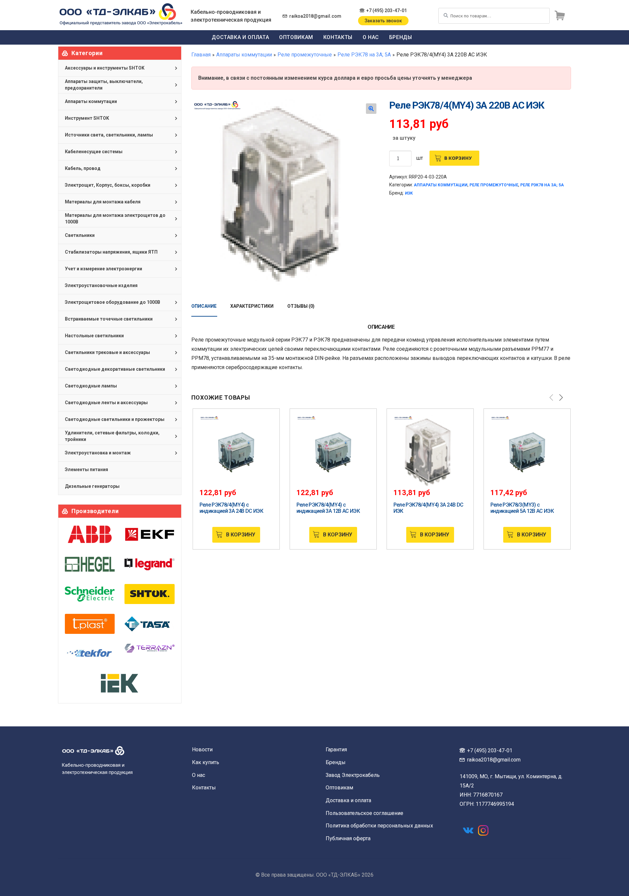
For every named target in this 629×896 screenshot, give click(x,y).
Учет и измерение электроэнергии (103, 268)
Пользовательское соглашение (364, 813)
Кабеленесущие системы (94, 151)
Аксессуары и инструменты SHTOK (104, 68)
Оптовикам (296, 37)
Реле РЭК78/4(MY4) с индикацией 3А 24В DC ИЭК (231, 508)
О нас (371, 37)
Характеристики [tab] (252, 306)
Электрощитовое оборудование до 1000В (112, 302)
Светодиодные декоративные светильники (115, 369)
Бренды (400, 37)
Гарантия (336, 749)
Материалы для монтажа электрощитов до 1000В (115, 218)
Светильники (80, 235)
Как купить (205, 762)
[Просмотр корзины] (559, 16)
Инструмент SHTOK (87, 118)
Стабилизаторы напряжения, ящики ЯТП (111, 252)
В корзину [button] (240, 534)
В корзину (458, 158)
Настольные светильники (94, 335)
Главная (201, 55)
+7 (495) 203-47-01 (386, 10)
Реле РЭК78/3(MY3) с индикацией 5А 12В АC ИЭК (522, 508)
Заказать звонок (383, 20)
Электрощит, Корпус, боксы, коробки (107, 185)
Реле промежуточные (304, 55)
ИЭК (409, 193)
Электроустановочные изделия (101, 285)
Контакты (338, 37)
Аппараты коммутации (244, 55)
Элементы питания (86, 469)
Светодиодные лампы (91, 385)
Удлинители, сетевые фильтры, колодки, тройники (112, 436)
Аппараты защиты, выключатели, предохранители (104, 85)
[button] (371, 108)
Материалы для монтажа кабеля (103, 201)
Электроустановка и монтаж (98, 452)
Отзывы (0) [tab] (300, 306)
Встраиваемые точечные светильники (109, 319)
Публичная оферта (348, 838)
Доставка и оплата (240, 37)
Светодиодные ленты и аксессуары (106, 402)
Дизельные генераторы (92, 486)
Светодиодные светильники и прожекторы (114, 419)
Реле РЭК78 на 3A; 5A (364, 55)
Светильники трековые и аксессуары (107, 352)
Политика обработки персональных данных (379, 826)
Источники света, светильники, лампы (109, 134)
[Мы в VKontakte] (468, 830)
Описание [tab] (204, 306)
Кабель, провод (83, 168)
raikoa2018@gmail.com (315, 16)
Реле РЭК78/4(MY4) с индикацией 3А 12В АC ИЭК (328, 508)
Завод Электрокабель (353, 775)
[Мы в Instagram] (483, 830)
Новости (202, 749)
